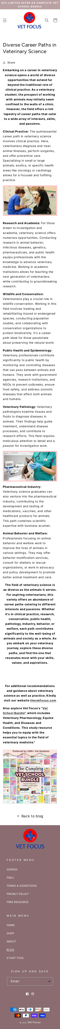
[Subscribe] (49, 981)
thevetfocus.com (43, 700)
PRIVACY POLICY (18, 893)
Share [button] (11, 62)
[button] (4, 20)
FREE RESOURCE (18, 902)
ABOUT (11, 941)
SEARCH (12, 869)
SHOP (10, 933)
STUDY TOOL (15, 958)
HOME (11, 925)
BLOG (10, 949)
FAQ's (10, 877)
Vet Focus (34, 1022)
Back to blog (32, 816)
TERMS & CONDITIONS (22, 885)
